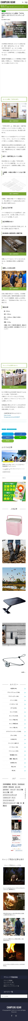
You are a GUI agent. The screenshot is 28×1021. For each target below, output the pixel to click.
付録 (18, 803)
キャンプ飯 (6, 792)
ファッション (13, 751)
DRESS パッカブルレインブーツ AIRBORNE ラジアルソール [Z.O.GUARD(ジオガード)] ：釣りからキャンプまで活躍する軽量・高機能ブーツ (14, 565)
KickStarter (21, 784)
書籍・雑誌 (13, 758)
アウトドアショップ (13, 692)
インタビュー (13, 704)
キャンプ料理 (13, 723)
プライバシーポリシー (9, 984)
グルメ (13, 735)
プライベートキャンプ (9, 803)
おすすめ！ (6, 789)
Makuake (11, 787)
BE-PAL (14, 784)
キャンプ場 (13, 719)
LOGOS (5, 787)
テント (13, 797)
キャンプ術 (13, 727)
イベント (13, 700)
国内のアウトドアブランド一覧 (11, 986)
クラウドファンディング (11, 429)
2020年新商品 (7, 784)
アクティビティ (14, 696)
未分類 (13, 762)
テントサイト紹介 (13, 743)
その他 (13, 739)
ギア (4, 429)
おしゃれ (17, 787)
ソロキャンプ (6, 797)
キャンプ (13, 712)
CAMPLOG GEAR (16, 1010)
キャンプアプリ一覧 (8, 982)
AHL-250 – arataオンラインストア (14, 673)
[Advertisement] (14, 80)
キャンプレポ (13, 715)
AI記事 (13, 688)
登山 (13, 766)
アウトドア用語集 (8, 980)
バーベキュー (13, 747)
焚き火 (5, 805)
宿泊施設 (13, 755)
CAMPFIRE (14, 121)
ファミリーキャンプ (8, 800)
